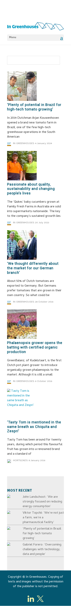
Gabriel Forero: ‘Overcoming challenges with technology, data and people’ (42, 549)
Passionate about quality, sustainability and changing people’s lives (31, 188)
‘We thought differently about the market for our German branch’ (33, 268)
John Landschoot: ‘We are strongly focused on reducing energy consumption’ (42, 502)
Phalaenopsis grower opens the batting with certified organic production (34, 347)
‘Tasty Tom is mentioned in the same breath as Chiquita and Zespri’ (34, 426)
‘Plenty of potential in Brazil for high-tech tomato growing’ (34, 107)
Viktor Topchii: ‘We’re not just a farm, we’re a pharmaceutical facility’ (43, 517)
